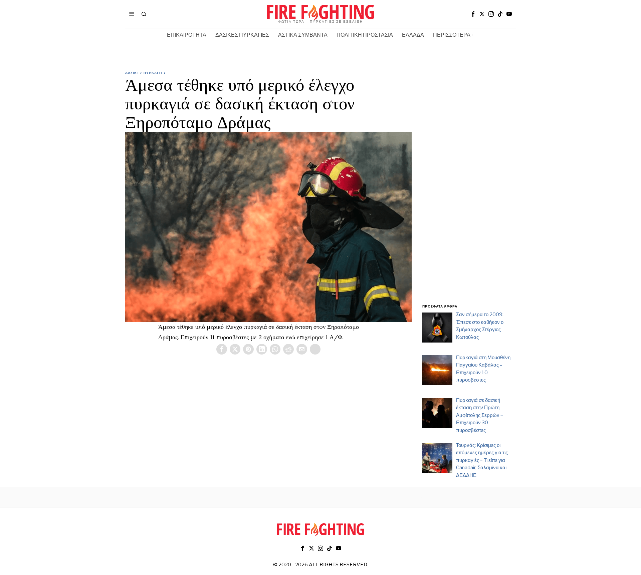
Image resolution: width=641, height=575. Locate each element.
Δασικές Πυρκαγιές (145, 73)
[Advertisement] (469, 191)
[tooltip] (473, 14)
